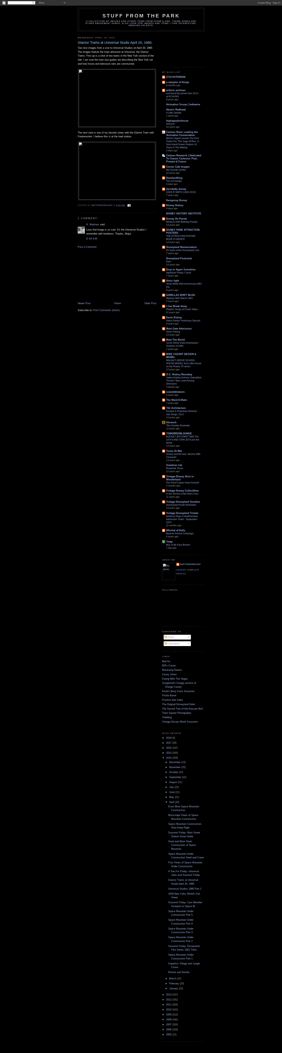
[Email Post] (129, 205)
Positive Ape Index (172, 699)
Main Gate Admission (179, 328)
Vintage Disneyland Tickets (182, 513)
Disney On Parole (176, 218)
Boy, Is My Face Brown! (178, 544)
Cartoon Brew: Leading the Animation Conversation (182, 134)
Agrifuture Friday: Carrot (178, 272)
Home (117, 303)
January (174, 988)
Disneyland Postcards (179, 258)
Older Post (150, 303)
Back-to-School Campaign (180, 533)
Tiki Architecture (176, 408)
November (175, 767)
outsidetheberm (175, 391)
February (174, 983)
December (175, 762)
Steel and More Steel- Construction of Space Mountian (182, 845)
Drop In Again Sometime (180, 269)
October (174, 772)
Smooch (170, 124)
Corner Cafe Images (178, 166)
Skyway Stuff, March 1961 (179, 298)
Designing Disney (176, 200)
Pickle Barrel (169, 695)
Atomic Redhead (176, 109)
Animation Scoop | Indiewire (183, 104)
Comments (173, 643)
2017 (169, 742)
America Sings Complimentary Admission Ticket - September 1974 (182, 519)
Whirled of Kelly (175, 530)
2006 (169, 1029)
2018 (169, 737)
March (173, 978)
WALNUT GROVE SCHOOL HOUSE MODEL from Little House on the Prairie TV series (183, 363)
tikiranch (171, 422)
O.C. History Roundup (179, 374)
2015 (169, 752)
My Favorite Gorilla (176, 170)
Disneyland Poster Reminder (181, 505)
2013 (169, 994)
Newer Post (84, 303)
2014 (169, 757)
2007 (169, 1024)
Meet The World (175, 339)
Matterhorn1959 (190, 564)
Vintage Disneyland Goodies (183, 501)
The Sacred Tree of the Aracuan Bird (182, 708)
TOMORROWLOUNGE (179, 433)
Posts (170, 637)
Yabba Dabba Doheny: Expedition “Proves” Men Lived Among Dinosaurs (184, 380)
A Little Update (173, 112)
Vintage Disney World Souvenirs (180, 721)
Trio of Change (174, 181)
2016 (169, 747)
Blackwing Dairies (172, 670)
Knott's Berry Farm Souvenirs (178, 691)
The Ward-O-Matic (176, 399)
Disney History (174, 205)
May (172, 797)
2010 (169, 1009)
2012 (169, 999)
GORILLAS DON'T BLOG (180, 295)
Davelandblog (174, 177)
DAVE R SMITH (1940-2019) (181, 192)
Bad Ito (166, 661)
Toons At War (174, 451)
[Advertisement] (106, 275)
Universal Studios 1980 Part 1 (184, 888)
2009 (169, 1014)
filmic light (172, 280)
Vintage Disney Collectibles (182, 490)
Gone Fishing (173, 331)
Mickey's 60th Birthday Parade (182, 222)
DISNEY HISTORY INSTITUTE (183, 213)
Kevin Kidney (174, 317)
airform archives (176, 90)
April (172, 802)
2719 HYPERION (175, 77)
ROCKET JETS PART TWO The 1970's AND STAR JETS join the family (182, 439)
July (172, 787)
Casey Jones (169, 674)
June (172, 792)
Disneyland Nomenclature (181, 247)
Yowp (169, 541)
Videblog (167, 717)
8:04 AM (91, 238)
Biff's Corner (169, 665)
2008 (169, 1019)
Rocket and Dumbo (179, 972)
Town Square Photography (176, 712)
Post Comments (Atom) (106, 310)
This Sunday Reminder (178, 425)
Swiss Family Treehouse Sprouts (183, 320)
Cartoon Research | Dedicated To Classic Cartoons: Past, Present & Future (183, 158)
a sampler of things (177, 82)
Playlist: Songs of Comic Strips (182, 309)
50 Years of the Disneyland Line (182, 250)
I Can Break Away (176, 306)
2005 (169, 1034)
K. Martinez (92, 224)
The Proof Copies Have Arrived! (182, 482)
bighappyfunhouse (177, 120)
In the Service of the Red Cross (182, 493)
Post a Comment (87, 246)
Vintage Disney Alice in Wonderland (180, 478)
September (175, 777)
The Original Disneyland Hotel (178, 704)
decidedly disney (176, 189)
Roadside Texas (174, 468)
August (173, 782)
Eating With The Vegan (175, 678)
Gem (168, 261)
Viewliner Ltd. (174, 465)
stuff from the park (141, 16)
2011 (169, 1004)
